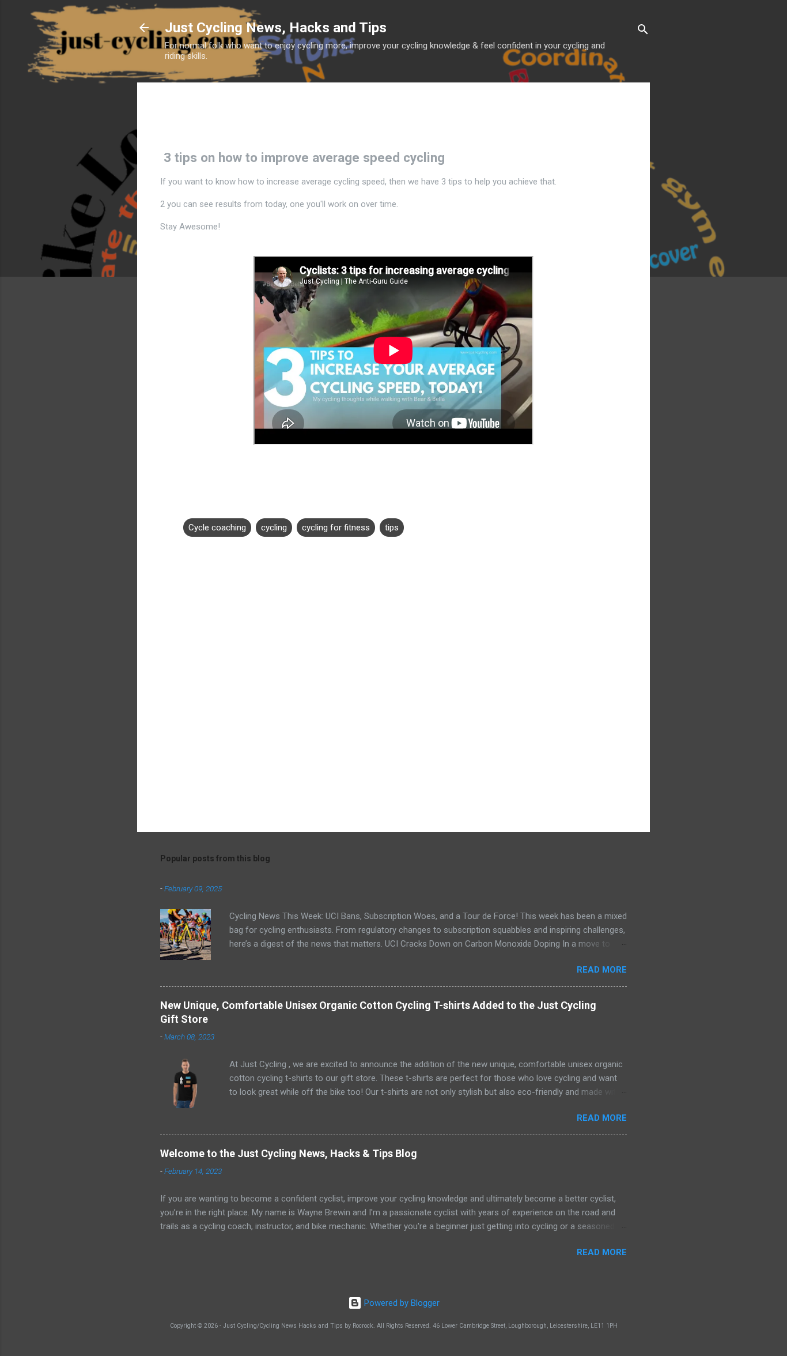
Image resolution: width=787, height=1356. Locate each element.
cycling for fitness (336, 527)
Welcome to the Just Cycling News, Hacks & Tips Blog (288, 1153)
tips (392, 527)
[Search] (643, 31)
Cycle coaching (217, 527)
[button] (620, 109)
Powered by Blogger (401, 1303)
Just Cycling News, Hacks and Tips (276, 28)
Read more (602, 970)
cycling (274, 527)
